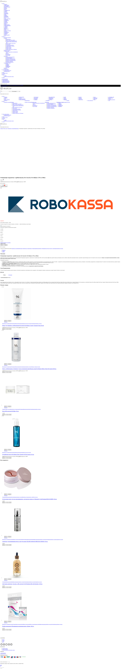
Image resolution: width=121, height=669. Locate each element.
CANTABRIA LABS (7, 10)
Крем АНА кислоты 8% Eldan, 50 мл (10, 411)
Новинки (64, 102)
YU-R (5, 35)
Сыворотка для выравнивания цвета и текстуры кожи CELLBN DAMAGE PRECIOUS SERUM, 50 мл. (25, 541)
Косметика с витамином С (51, 108)
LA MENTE (6, 26)
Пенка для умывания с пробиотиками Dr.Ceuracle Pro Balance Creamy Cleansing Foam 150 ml (23, 325)
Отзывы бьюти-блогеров (7, 70)
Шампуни (7, 53)
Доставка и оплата (5, 73)
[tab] (61, 250)
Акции (3, 72)
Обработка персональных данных (9, 76)
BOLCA (5, 9)
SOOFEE (68, 100)
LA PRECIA (6, 27)
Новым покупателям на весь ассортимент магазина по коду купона (11, 85)
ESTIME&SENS (6, 20)
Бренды (3, 3)
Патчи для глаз (8, 44)
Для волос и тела (33, 102)
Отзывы (5, 75)
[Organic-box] (5, 89)
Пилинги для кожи (8, 47)
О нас (3, 119)
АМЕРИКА (7, 64)
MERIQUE (5, 28)
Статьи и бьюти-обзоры (5, 69)
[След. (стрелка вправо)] (1, 668)
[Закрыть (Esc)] (3, 667)
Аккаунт (3, 77)
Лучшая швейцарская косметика (25, 409)
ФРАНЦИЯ (7, 67)
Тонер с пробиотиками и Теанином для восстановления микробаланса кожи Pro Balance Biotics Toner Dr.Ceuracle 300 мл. (29, 368)
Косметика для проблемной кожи (11, 60)
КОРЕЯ (7, 63)
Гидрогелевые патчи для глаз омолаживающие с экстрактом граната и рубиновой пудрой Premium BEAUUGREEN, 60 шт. (29, 499)
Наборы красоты (8, 39)
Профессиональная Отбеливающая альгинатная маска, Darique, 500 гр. (18, 626)
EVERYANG (6, 22)
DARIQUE (5, 15)
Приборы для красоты (7, 50)
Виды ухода (5, 56)
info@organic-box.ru (3, 653)
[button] (4, 244)
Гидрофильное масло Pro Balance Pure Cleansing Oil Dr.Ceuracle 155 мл (18, 454)
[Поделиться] (2, 667)
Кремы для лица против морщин (18, 539)
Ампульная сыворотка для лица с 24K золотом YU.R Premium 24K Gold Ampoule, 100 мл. (22, 583)
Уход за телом (8, 55)
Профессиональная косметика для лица (39, 539)
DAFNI (5, 14)
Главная (1, 128)
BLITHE (5, 7)
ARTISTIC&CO (36, 97)
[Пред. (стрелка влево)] (0, 668)
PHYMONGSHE (6, 32)
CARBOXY (5, 11)
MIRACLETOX (81, 99)
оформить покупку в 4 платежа (5, 242)
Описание (4, 250)
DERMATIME (6, 16)
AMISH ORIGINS (6, 5)
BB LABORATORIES (52, 97)
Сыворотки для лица (59, 539)
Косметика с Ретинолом (9, 61)
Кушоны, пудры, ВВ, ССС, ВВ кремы (11, 49)
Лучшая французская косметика (18, 624)
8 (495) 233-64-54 (3, 86)
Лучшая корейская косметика (36, 248)
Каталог (3, 36)
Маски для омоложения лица (34, 624)
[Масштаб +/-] (0, 667)
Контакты (3, 118)
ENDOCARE (6, 19)
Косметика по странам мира (27, 248)
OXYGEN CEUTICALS (7, 30)
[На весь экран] (1, 667)
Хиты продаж (68, 102)
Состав (3, 251)
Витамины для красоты (7, 37)
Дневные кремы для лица (6, 409)
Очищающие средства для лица (47, 248)
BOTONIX (5, 8)
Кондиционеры (8, 54)
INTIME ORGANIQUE (7, 25)
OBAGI (94, 99)
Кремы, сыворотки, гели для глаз (10, 43)
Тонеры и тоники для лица (35, 366)
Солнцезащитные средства (10, 45)
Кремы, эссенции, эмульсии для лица (18, 104)
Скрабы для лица (8, 46)
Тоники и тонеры (8, 48)
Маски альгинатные (26, 624)
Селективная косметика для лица (57, 248)
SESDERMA (6, 33)
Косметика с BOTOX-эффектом (10, 58)
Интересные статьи (7, 71)
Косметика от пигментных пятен (10, 59)
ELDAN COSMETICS (7, 18)
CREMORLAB (6, 13)
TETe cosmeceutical (90, 100)
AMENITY (5, 4)
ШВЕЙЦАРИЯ (8, 66)
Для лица (5, 38)
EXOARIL (5, 21)
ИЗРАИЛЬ (7, 65)
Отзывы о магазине (5, 649)
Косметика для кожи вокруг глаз (27, 497)
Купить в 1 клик (3, 243)
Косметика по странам (60, 102)
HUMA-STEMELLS (7, 24)
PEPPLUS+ (5, 31)
